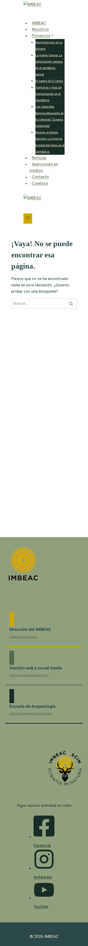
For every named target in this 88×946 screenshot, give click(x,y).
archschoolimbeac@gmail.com (30, 713)
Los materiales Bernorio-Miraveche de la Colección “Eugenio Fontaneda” (49, 116)
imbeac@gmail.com (23, 637)
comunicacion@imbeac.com (28, 675)
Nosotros (40, 29)
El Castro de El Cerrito (49, 81)
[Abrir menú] (27, 218)
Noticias (39, 157)
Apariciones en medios (44, 167)
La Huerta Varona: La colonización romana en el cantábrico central (49, 65)
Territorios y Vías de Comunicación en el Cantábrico (48, 94)
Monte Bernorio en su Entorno (49, 45)
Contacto (40, 177)
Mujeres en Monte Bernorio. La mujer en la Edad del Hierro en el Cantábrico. (49, 142)
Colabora (40, 183)
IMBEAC (39, 23)
